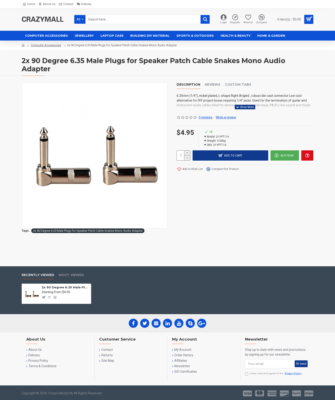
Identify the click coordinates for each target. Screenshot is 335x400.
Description (188, 85)
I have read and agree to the (276, 373)
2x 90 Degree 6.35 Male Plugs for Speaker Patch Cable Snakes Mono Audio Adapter (88, 230)
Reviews (212, 85)
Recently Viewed (38, 275)
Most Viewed (71, 275)
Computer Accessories (46, 45)
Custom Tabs (238, 85)
